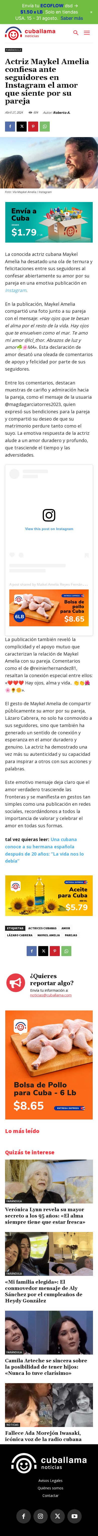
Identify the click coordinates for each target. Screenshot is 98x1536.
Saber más (72, 18)
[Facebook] (10, 127)
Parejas (71, 935)
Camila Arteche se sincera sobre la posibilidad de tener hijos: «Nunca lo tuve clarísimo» (46, 1367)
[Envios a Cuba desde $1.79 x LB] (49, 241)
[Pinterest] (33, 127)
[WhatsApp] (45, 127)
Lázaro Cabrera (19, 935)
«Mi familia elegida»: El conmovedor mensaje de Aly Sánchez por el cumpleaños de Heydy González (43, 1291)
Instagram (15, 290)
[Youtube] (74, 1516)
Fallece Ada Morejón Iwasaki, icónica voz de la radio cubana (43, 1436)
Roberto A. (61, 112)
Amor (66, 928)
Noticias (13, 1424)
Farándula (13, 50)
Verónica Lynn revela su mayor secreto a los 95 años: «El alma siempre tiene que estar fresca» (45, 1216)
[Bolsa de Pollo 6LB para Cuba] (49, 607)
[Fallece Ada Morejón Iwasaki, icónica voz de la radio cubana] (49, 1405)
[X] (22, 127)
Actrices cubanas (42, 928)
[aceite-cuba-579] (49, 914)
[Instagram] (40, 1516)
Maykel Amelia (48, 935)
